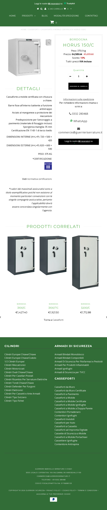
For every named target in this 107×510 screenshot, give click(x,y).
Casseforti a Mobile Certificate (70, 401)
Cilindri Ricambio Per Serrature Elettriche (25, 379)
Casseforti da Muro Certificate (70, 390)
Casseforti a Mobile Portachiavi (71, 437)
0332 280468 (79, 114)
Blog (45, 16)
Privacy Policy (54, 490)
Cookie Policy (69, 490)
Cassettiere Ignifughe (66, 440)
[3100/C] (21, 276)
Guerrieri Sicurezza (35, 490)
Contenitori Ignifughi (66, 415)
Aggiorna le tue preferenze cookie (53, 494)
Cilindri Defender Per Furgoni (19, 386)
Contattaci (91, 16)
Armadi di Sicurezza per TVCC (70, 372)
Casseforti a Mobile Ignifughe (70, 404)
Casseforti (33, 29)
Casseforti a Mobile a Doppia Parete (74, 408)
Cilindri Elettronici (13, 390)
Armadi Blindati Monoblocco (69, 354)
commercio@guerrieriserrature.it (80, 132)
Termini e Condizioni (87, 490)
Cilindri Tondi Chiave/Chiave (19, 382)
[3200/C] (85, 290)
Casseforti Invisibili (64, 419)
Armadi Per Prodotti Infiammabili (72, 365)
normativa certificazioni (39, 178)
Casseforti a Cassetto (66, 426)
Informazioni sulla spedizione (78, 99)
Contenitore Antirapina (67, 444)
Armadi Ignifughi (63, 368)
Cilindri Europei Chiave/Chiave (20, 354)
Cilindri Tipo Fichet (14, 400)
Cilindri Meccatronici (14, 365)
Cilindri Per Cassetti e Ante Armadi (22, 393)
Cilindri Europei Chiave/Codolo (20, 357)
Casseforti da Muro (65, 386)
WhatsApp (80, 121)
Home (12, 16)
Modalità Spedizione (66, 16)
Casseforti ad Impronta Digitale (71, 429)
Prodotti (27, 16)
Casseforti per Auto (65, 422)
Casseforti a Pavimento (67, 394)
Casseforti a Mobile (65, 397)
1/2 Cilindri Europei (14, 361)
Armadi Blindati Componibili (69, 357)
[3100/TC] (53, 276)
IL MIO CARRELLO (58, 9)
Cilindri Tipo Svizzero (15, 397)
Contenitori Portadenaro (68, 411)
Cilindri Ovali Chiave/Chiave (18, 372)
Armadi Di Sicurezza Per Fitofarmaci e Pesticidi (79, 361)
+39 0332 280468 (59, 480)
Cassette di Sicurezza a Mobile (70, 433)
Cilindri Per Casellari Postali (18, 375)
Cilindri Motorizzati (14, 368)
